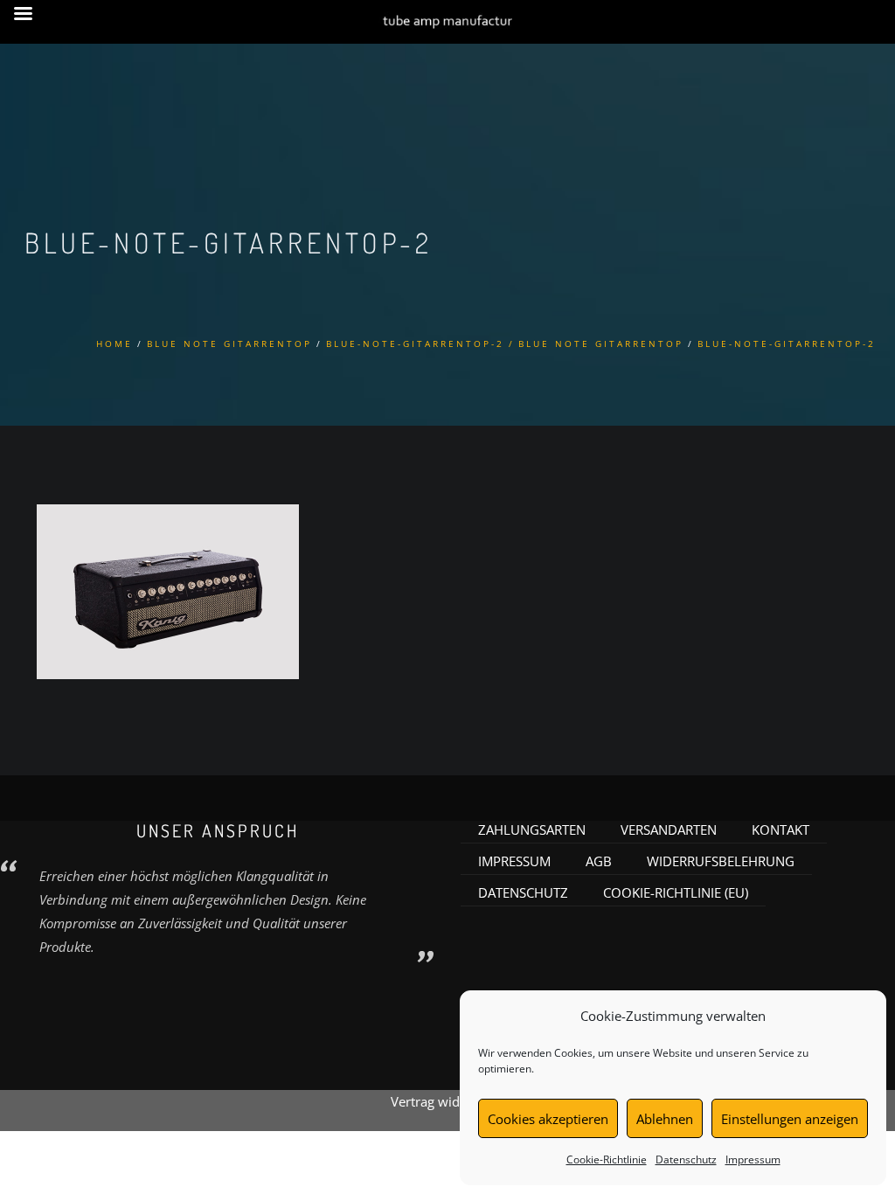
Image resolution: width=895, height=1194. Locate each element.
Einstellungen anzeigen (789, 1119)
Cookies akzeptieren (548, 1119)
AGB (599, 861)
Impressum (753, 1159)
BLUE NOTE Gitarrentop (229, 343)
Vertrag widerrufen (447, 1101)
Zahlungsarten (532, 829)
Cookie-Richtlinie (606, 1159)
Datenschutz (686, 1159)
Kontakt (780, 829)
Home (114, 343)
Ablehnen (664, 1119)
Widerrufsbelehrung (720, 861)
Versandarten (669, 829)
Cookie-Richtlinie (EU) (675, 892)
